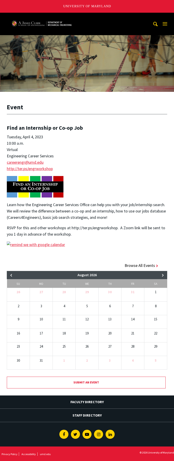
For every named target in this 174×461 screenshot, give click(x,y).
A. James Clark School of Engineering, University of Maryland (41, 17)
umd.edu (45, 454)
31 (133, 292)
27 (41, 292)
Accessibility (29, 454)
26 (18, 292)
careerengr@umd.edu (25, 162)
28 (64, 292)
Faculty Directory (87, 402)
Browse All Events (140, 265)
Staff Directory (87, 415)
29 (87, 292)
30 (110, 292)
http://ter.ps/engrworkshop (30, 168)
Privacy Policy (9, 454)
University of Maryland (87, 6)
